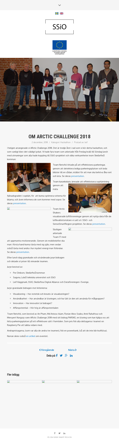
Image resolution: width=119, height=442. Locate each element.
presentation (77, 176)
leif (86, 142)
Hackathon (65, 142)
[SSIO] (59, 27)
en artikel (30, 336)
